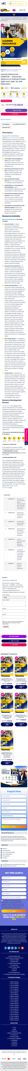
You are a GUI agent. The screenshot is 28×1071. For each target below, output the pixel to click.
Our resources (6, 406)
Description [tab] (6, 124)
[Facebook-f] (5, 948)
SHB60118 (16, 71)
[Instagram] (19, 948)
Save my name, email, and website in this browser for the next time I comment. (13, 623)
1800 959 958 (18, 918)
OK (12, 71)
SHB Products (18, 69)
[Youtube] (22, 948)
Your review (6, 600)
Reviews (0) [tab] (6, 127)
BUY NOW (15, 114)
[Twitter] (8, 948)
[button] (14, 14)
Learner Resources (8, 17)
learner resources (11, 138)
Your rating (6, 595)
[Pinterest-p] (12, 948)
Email (4, 614)
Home (2, 17)
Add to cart (17, 110)
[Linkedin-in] (15, 948)
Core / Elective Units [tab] (18, 124)
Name (4, 608)
